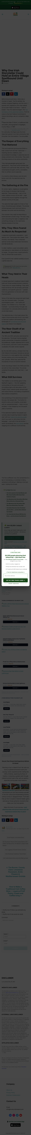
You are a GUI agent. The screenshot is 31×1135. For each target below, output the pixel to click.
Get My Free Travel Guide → (15, 580)
